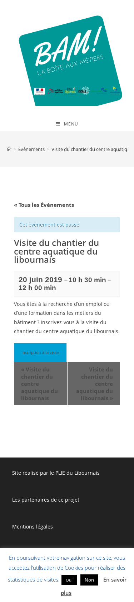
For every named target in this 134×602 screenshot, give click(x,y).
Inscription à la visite (40, 352)
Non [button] (89, 580)
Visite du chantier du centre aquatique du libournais (39, 384)
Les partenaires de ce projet (45, 499)
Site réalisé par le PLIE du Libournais (56, 472)
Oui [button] (69, 580)
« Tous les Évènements (44, 204)
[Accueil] (9, 149)
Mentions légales (32, 526)
